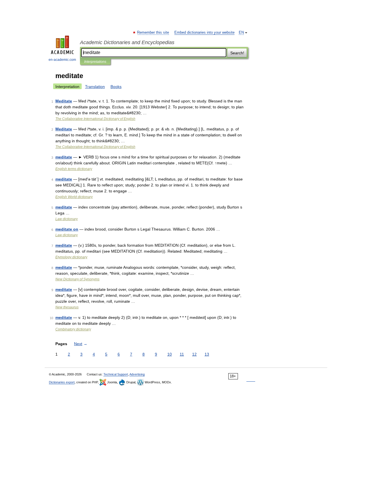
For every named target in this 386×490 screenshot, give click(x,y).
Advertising (137, 374)
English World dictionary (74, 197)
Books (116, 86)
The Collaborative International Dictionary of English (95, 119)
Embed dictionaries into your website (204, 33)
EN (241, 33)
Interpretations (95, 62)
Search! (237, 53)
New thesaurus (67, 307)
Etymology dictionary (71, 257)
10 (169, 354)
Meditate (63, 101)
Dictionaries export (62, 382)
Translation (95, 86)
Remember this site (153, 33)
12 (194, 354)
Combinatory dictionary (73, 329)
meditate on (66, 229)
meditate (63, 157)
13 (207, 354)
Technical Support (115, 374)
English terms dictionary (73, 169)
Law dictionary (66, 219)
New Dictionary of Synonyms (77, 279)
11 (182, 354)
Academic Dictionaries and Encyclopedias (127, 42)
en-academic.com (62, 60)
